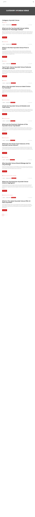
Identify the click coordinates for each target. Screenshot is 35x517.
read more (4, 37)
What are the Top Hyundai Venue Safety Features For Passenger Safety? (15, 29)
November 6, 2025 (8, 44)
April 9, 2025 (7, 159)
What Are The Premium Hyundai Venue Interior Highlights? (15, 182)
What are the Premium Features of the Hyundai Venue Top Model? (15, 125)
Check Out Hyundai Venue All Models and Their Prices (16, 106)
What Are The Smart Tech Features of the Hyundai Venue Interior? (16, 144)
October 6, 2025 (8, 63)
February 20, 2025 (8, 178)
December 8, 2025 (8, 24)
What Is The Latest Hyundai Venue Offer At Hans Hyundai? (16, 201)
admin (4, 24)
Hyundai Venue (14, 24)
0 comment (30, 24)
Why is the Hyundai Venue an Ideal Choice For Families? (16, 87)
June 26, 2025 (8, 102)
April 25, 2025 (8, 140)
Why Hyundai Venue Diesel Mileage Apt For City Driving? (16, 163)
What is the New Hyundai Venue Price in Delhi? (15, 48)
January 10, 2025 (8, 197)
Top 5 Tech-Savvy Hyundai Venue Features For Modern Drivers (16, 67)
